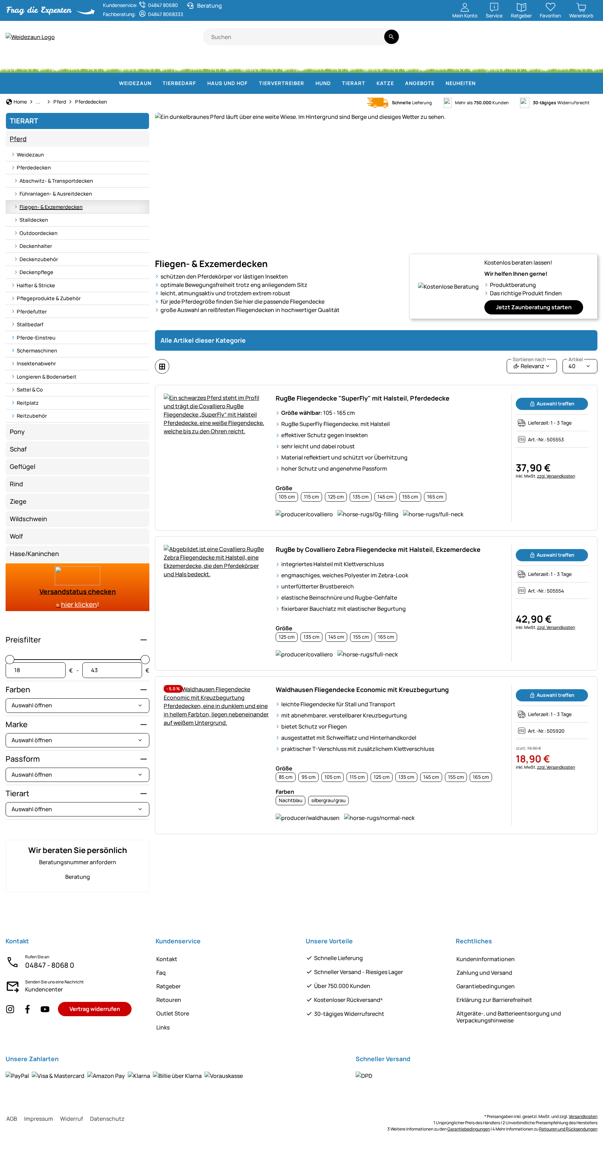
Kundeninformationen (485, 959)
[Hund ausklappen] (335, 83)
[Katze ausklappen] (398, 83)
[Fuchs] (383, 62)
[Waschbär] (416, 62)
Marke (17, 724)
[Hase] (282, 62)
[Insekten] (585, 62)
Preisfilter (23, 639)
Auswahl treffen (555, 403)
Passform (23, 759)
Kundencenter (44, 989)
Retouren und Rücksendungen (568, 1129)
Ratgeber (168, 986)
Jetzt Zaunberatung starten (534, 307)
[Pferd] (24, 62)
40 (575, 364)
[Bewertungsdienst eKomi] (515, 40)
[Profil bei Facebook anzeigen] (27, 1009)
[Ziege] (165, 62)
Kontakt (166, 959)
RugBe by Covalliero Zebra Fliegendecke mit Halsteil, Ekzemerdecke (378, 549)
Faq (161, 972)
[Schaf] (132, 62)
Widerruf (71, 1119)
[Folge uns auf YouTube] (45, 1009)
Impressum (38, 1119)
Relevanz (529, 364)
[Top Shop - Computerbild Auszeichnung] (587, 40)
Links (163, 1027)
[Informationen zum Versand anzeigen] (364, 1075)
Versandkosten (583, 1116)
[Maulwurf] (506, 62)
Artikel (575, 359)
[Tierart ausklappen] (369, 83)
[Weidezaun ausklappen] (155, 83)
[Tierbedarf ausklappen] (200, 83)
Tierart (17, 793)
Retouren (168, 1000)
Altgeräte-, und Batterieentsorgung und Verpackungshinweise (508, 1017)
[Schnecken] (560, 62)
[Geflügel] (195, 62)
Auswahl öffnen (32, 705)
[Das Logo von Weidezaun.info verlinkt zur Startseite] (104, 36)
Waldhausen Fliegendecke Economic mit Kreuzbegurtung (362, 689)
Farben (18, 689)
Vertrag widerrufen (94, 1009)
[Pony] (59, 62)
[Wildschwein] (313, 62)
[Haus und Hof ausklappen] (252, 83)
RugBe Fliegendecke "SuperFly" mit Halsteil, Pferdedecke (362, 398)
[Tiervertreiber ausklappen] (308, 83)
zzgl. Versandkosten (556, 476)
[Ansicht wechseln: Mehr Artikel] (162, 366)
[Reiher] (477, 62)
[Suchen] (391, 37)
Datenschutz (107, 1119)
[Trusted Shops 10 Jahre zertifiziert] (566, 40)
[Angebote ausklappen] (438, 83)
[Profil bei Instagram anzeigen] (10, 1009)
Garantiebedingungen (485, 986)
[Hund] (224, 62)
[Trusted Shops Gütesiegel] (542, 40)
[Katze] (255, 62)
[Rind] (95, 62)
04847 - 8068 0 (49, 965)
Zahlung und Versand (484, 972)
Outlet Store (172, 1013)
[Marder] (448, 62)
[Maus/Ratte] (533, 62)
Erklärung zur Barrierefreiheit (494, 1000)
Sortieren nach (529, 359)
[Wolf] (349, 62)
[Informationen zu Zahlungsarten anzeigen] (124, 1075)
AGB (11, 1119)
